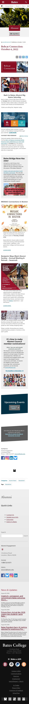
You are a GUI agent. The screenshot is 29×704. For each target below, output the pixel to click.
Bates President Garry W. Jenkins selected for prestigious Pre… (14, 628)
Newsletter (22, 480)
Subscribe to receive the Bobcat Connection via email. (14, 434)
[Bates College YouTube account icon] (23, 699)
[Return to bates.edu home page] (2, 6)
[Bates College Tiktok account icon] (14, 699)
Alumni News (12, 480)
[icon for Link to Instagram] (7, 458)
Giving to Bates (9, 6)
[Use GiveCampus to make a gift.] (24, 664)
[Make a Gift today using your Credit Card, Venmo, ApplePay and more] (5, 664)
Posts (23, 6)
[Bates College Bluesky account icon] (5, 699)
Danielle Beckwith (6, 42)
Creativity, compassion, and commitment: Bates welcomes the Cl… (13, 598)
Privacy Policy (16, 688)
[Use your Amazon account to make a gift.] (11, 664)
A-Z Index (16, 685)
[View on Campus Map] (2, 549)
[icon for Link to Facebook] (3, 458)
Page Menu (16, 33)
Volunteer (9, 519)
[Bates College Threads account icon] (10, 699)
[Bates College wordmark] (14, 2)
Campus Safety (16, 671)
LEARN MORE (7, 250)
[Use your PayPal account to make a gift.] (17, 664)
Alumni (17, 6)
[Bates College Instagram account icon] (19, 699)
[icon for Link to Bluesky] (15, 458)
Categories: (4, 480)
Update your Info (12, 517)
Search (26, 2)
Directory (16, 676)
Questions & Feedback (16, 690)
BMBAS (11, 300)
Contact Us (10, 515)
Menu (3, 2)
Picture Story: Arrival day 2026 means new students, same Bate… (13, 614)
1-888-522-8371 (6, 562)
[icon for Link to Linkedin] (11, 458)
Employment (16, 679)
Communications (16, 674)
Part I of (12, 141)
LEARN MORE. (7, 305)
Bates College (14, 645)
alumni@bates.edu (10, 367)
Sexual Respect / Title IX (16, 681)
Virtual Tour (16, 693)
